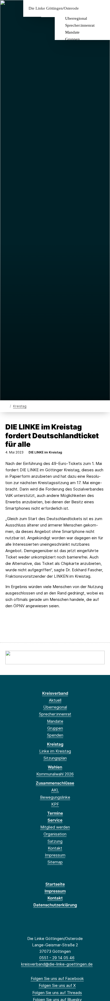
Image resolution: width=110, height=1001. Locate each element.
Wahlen (55, 767)
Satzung (55, 841)
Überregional (76, 18)
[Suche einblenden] (87, 8)
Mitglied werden (55, 827)
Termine (55, 813)
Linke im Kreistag (55, 751)
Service (55, 820)
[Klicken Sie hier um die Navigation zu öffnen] (102, 8)
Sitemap (55, 862)
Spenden (55, 735)
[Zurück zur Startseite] (6, 406)
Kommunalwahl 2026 (55, 774)
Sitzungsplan (55, 758)
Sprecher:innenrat (80, 25)
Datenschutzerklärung (55, 904)
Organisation (55, 834)
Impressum (55, 855)
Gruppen (72, 39)
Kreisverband (55, 693)
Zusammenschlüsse (55, 783)
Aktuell (55, 700)
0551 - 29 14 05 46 (56, 957)
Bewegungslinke (55, 797)
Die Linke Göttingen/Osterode (54, 8)
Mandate (72, 32)
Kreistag (19, 406)
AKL (55, 790)
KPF (55, 804)
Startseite (55, 884)
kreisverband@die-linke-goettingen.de (57, 964)
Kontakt (55, 848)
